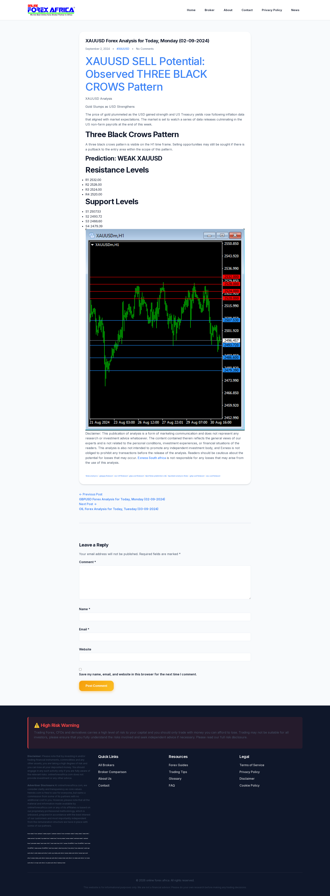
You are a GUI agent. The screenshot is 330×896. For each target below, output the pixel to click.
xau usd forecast (213, 476)
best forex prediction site (156, 476)
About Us (104, 778)
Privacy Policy (272, 10)
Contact (247, 10)
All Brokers (106, 765)
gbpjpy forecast (106, 476)
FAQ (172, 785)
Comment (87, 562)
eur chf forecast (121, 476)
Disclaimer (247, 778)
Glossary (175, 778)
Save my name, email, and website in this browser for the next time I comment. (138, 674)
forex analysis (91, 476)
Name (84, 609)
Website (85, 649)
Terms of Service (251, 765)
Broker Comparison (112, 772)
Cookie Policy (249, 785)
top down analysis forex (178, 476)
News (295, 10)
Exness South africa (152, 458)
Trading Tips (178, 772)
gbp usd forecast (136, 476)
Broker (209, 10)
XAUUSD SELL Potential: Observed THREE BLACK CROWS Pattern (146, 74)
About (228, 10)
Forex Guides (178, 765)
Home (191, 10)
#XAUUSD (123, 48)
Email (84, 629)
